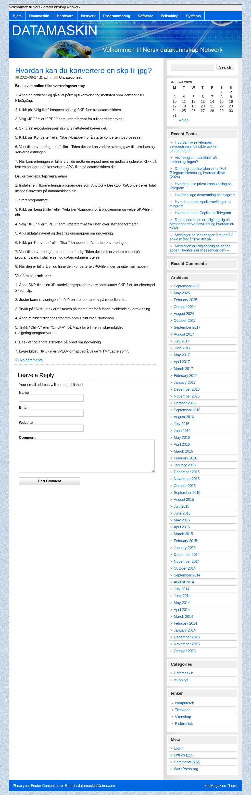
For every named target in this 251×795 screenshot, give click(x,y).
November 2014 (187, 561)
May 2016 (182, 437)
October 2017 (185, 320)
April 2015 (182, 527)
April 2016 (182, 444)
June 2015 (182, 513)
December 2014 (187, 554)
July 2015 (181, 506)
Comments (187, 762)
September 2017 (187, 327)
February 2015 (185, 541)
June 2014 (182, 596)
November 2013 (187, 644)
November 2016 (187, 396)
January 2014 (185, 630)
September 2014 (187, 575)
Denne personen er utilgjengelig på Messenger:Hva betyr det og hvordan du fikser (202, 224)
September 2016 (187, 410)
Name (24, 392)
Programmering (116, 16)
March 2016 (183, 451)
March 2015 (183, 534)
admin (48, 77)
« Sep (183, 120)
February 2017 (185, 375)
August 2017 (184, 334)
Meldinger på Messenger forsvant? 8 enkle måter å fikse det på (201, 237)
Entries (184, 755)
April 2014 (182, 609)
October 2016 (185, 403)
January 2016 (185, 465)
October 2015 (185, 486)
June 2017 (182, 348)
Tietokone (182, 710)
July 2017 (181, 341)
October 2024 (185, 307)
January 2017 (185, 382)
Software (145, 16)
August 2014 (184, 582)
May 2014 (182, 603)
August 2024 (184, 313)
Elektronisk (184, 723)
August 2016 (184, 417)
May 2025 (182, 293)
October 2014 (185, 568)
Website (26, 422)
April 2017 (182, 362)
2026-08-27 (29, 77)
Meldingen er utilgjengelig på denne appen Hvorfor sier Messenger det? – (200, 248)
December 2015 (187, 472)
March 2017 (183, 369)
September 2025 (187, 286)
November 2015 (187, 479)
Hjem (17, 16)
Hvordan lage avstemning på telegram (205, 195)
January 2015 (185, 547)
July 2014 (181, 589)
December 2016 (187, 389)
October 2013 (185, 651)
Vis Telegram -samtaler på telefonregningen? (193, 159)
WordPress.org (186, 769)
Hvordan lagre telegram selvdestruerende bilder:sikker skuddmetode (194, 146)
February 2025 (185, 300)
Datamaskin (39, 16)
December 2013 (187, 637)
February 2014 (185, 623)
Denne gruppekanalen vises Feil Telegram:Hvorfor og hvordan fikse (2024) (198, 172)
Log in (178, 748)
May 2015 (182, 520)
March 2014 (183, 616)
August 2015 (184, 499)
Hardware (65, 16)
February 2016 (185, 458)
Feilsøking (169, 16)
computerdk (184, 703)
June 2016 (182, 430)
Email (23, 407)
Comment (27, 437)
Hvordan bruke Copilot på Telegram (203, 213)
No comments (31, 360)
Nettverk (88, 16)
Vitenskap (183, 717)
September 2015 (187, 492)
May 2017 (182, 355)
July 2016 (181, 424)
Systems (193, 16)
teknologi (181, 680)
